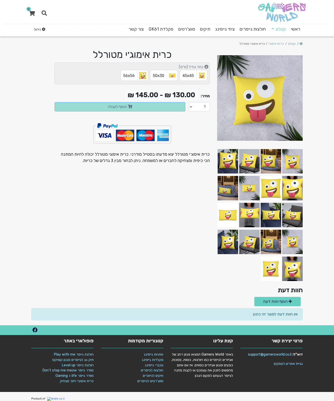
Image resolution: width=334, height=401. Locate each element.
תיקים (205, 29)
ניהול (38, 29)
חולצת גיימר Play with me (74, 354)
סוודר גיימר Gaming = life (75, 376)
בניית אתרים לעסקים (288, 364)
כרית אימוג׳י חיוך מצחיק (77, 381)
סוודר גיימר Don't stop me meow (68, 370)
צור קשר (136, 29)
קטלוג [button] (280, 29)
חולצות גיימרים (253, 29)
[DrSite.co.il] (55, 398)
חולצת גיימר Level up (78, 365)
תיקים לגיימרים (153, 376)
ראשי (295, 29)
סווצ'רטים (186, 29)
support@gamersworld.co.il (269, 354)
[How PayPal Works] (132, 132)
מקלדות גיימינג (152, 360)
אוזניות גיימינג (153, 354)
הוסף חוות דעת (276, 301)
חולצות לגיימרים (152, 370)
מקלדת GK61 (161, 29)
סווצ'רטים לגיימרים (150, 381)
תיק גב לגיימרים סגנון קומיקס (73, 360)
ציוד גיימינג (225, 29)
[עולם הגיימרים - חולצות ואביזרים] (282, 12)
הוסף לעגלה (118, 106)
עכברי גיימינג (154, 365)
